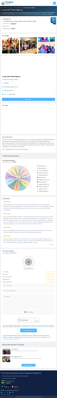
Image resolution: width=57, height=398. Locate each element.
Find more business (27, 365)
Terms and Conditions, (25, 326)
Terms (8, 394)
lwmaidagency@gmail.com (11, 87)
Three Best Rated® (27, 396)
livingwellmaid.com (9, 90)
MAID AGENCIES (17, 7)
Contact (29, 99)
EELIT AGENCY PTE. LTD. (17, 356)
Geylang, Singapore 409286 (10, 79)
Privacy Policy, (34, 326)
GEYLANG (10, 7)
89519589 (6, 83)
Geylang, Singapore (32, 373)
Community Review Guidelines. (47, 326)
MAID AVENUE (15, 349)
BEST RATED (3, 7)
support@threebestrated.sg (12, 390)
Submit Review (27, 330)
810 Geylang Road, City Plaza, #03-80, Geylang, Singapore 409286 (20, 21)
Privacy (3, 394)
